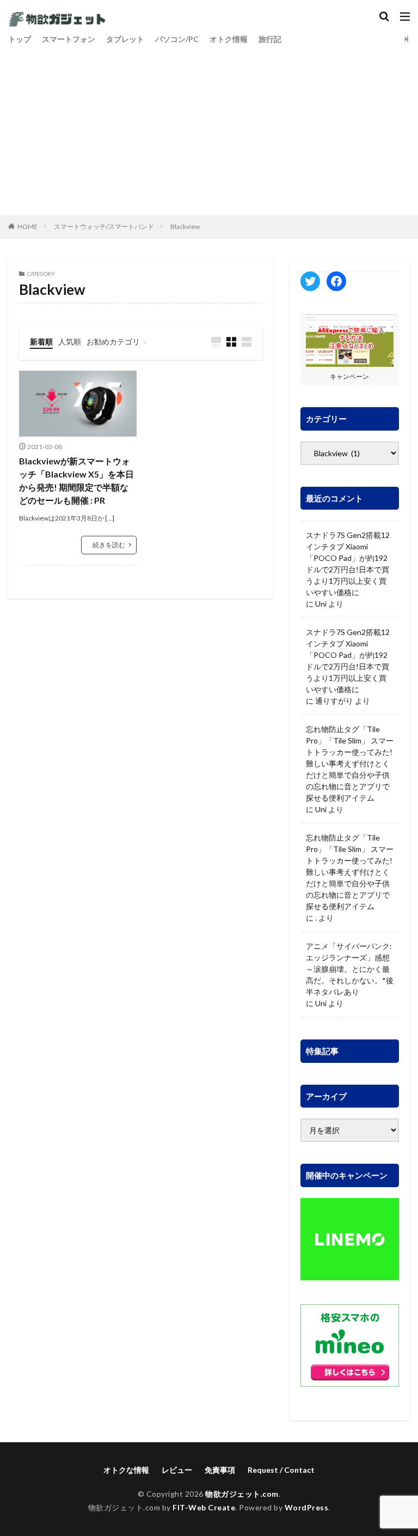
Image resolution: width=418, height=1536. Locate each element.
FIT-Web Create (204, 1507)
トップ (19, 39)
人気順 (69, 341)
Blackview (185, 226)
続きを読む (109, 545)
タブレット (125, 39)
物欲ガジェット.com (242, 1493)
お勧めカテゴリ (113, 341)
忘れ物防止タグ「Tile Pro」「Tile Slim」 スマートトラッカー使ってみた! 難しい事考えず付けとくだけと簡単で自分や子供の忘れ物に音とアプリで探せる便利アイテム (350, 763)
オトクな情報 (126, 1469)
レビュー (177, 1469)
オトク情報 (229, 39)
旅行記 (270, 39)
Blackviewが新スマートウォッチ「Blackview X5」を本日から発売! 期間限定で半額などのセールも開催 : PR (76, 480)
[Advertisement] (209, 128)
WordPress (307, 1507)
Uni (321, 603)
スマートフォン (68, 39)
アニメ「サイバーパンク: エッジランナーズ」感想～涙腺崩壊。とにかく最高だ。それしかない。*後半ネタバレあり (350, 968)
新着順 (41, 341)
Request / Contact (281, 1469)
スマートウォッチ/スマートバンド (104, 226)
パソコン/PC (177, 39)
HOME (27, 226)
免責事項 (220, 1469)
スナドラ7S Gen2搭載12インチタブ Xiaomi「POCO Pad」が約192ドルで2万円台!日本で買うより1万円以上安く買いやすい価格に (348, 563)
